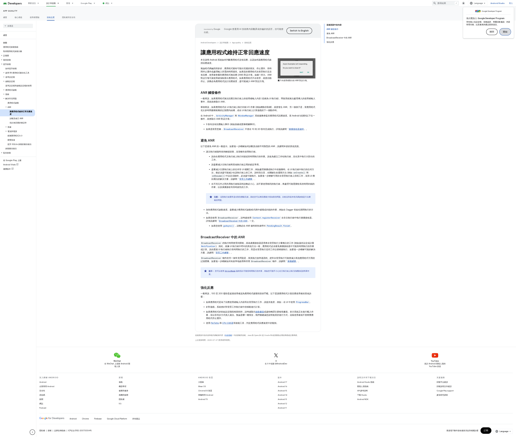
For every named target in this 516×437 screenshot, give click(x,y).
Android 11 (282, 408)
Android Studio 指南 (365, 382)
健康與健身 (123, 390)
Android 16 (282, 386)
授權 (49, 430)
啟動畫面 (259, 311)
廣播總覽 (291, 261)
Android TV (203, 399)
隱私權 (121, 399)
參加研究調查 (442, 395)
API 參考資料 (362, 390)
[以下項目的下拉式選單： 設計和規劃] (59, 3)
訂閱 (486, 430)
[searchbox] (18, 26)
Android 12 (282, 403)
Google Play (86, 3)
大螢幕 (201, 382)
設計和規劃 (51, 3)
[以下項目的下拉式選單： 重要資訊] (39, 3)
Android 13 (282, 399)
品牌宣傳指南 (59, 430)
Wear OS (202, 386)
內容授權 (228, 335)
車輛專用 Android (205, 395)
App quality (10, 11)
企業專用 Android (46, 386)
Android (42, 382)
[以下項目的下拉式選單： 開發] (73, 3)
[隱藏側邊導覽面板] (32, 432)
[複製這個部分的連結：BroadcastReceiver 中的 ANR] (247, 237)
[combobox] (445, 3)
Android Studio (497, 3)
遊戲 (121, 382)
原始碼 (42, 395)
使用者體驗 (34, 17)
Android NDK (362, 399)
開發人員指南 (362, 386)
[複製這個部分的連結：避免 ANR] (217, 140)
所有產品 (136, 419)
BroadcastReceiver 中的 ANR (233, 221)
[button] (17, 55)
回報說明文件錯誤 (444, 386)
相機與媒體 (123, 395)
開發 (68, 3)
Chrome (85, 419)
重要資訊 (32, 3)
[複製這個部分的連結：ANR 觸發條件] (223, 93)
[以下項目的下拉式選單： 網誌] (113, 3)
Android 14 (282, 395)
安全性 (42, 390)
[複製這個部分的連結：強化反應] (216, 288)
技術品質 (51, 17)
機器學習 (122, 386)
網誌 (107, 3)
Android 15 (282, 390)
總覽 (5, 17)
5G (120, 403)
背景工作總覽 (245, 179)
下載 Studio (362, 395)
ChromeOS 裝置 (205, 390)
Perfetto (215, 323)
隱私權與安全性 (69, 17)
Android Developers (208, 42)
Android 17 (282, 382)
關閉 (492, 31)
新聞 (41, 399)
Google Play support (445, 390)
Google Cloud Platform (117, 419)
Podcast (42, 408)
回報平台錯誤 (442, 382)
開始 (505, 31)
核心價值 (18, 17)
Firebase (98, 419)
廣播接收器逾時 (296, 129)
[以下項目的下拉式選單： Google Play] (95, 3)
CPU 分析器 (227, 323)
